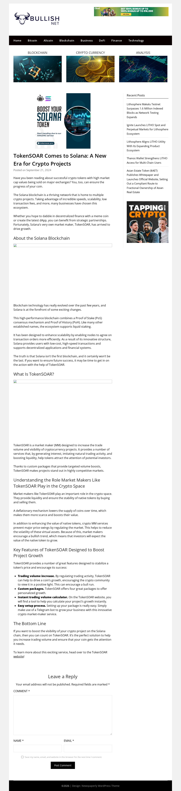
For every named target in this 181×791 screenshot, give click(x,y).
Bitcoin (32, 40)
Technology (136, 40)
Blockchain (66, 40)
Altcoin (48, 40)
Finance (116, 40)
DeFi (102, 40)
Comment (21, 691)
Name (18, 741)
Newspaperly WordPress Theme (100, 785)
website (18, 656)
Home (17, 40)
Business (87, 40)
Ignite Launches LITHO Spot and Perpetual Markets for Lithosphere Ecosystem (147, 129)
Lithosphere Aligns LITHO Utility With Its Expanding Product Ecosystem (146, 146)
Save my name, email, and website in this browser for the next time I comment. (63, 757)
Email (69, 741)
